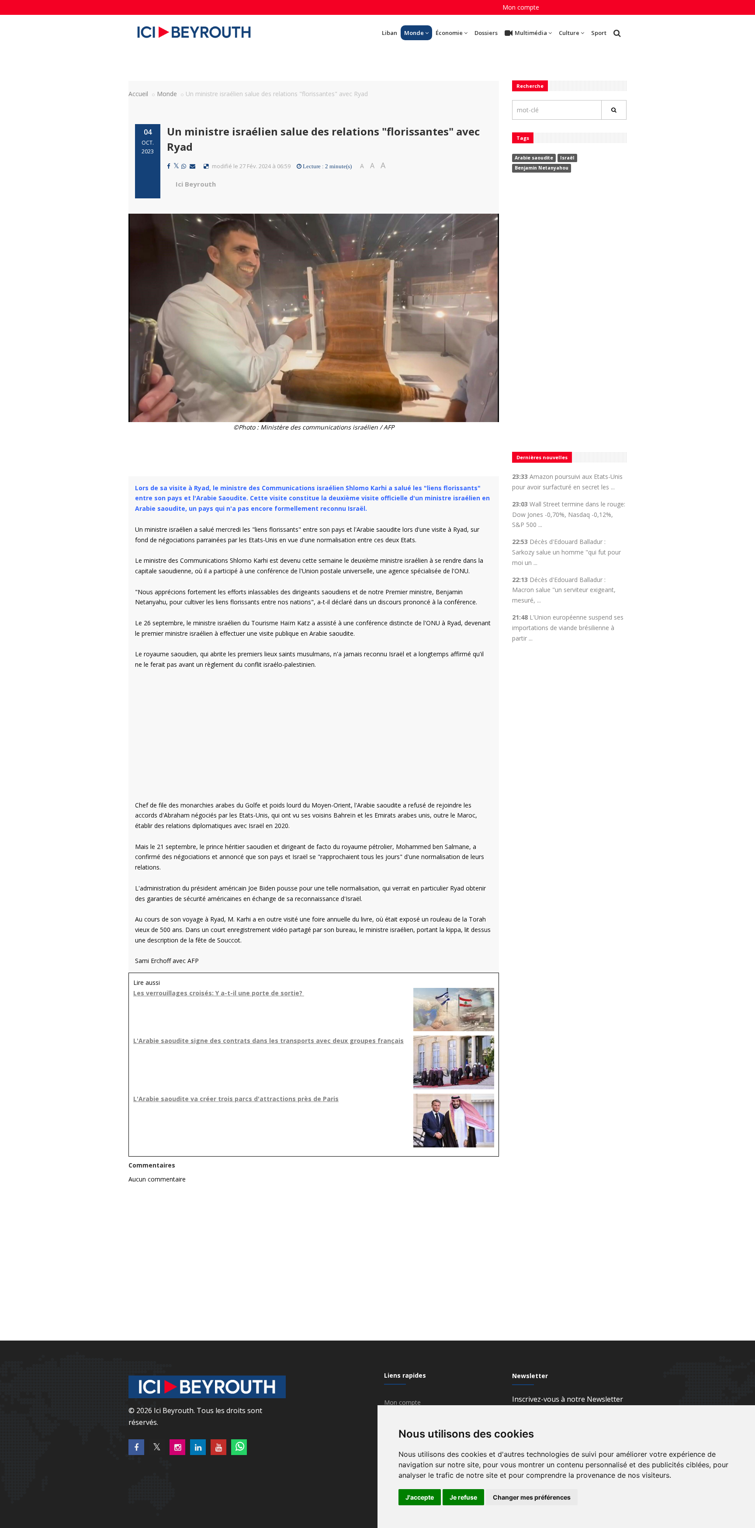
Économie (449, 33)
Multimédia (531, 33)
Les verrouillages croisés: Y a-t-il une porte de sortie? (218, 993)
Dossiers (486, 33)
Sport (598, 33)
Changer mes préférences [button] (532, 1497)
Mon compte (520, 7)
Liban (389, 33)
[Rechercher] (614, 110)
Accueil (138, 94)
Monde (414, 33)
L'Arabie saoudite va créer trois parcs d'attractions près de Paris (236, 1099)
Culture (569, 33)
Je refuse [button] (463, 1497)
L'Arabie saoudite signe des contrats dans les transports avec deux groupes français (268, 1040)
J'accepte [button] (419, 1497)
